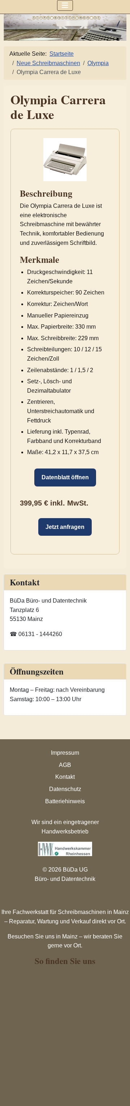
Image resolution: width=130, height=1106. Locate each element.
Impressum (65, 753)
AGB (65, 765)
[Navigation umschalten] (65, 5)
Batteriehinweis (65, 801)
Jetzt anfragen (65, 527)
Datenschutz (65, 789)
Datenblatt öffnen (65, 477)
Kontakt (65, 777)
